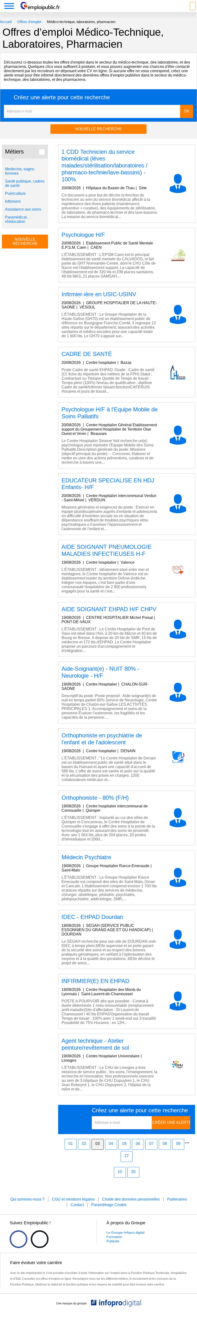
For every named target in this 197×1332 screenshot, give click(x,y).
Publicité (112, 1241)
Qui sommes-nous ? (27, 1199)
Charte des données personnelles (131, 1199)
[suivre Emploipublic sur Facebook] (18, 1239)
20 (133, 1172)
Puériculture (15, 193)
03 (97, 1144)
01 (70, 1144)
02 (84, 1144)
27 (126, 1156)
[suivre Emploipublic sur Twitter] (40, 1239)
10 (120, 1172)
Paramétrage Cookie (109, 1205)
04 (111, 1144)
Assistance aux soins (23, 209)
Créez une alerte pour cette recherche (62, 97)
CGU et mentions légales (73, 1199)
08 (165, 1144)
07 (151, 1144)
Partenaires (177, 1199)
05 (124, 1144)
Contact (77, 1205)
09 (178, 1144)
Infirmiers (13, 201)
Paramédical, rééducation (16, 219)
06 (138, 1144)
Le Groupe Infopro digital (125, 1232)
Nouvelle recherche (98, 129)
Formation (114, 1237)
